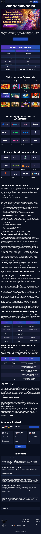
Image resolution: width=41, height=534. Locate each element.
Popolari (4, 80)
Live (15, 80)
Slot (35, 80)
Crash (25, 80)
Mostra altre (20, 446)
